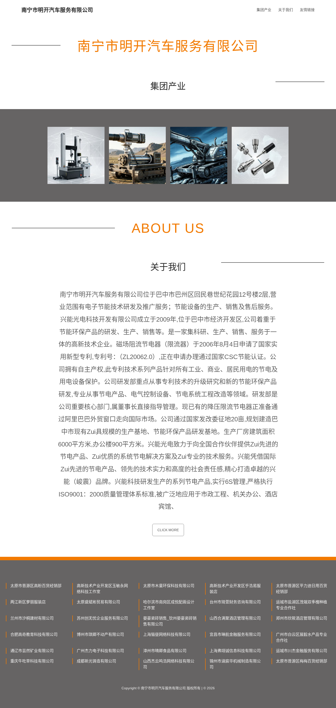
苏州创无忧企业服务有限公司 (102, 618)
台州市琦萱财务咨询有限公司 (235, 602)
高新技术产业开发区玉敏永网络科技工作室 (102, 589)
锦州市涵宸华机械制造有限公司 (235, 664)
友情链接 (307, 10)
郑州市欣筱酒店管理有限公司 (301, 618)
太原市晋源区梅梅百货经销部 (301, 661)
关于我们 (285, 10)
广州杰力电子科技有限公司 (100, 651)
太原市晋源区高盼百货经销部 (35, 586)
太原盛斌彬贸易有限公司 (98, 602)
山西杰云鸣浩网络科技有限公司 (168, 664)
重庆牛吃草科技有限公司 (32, 661)
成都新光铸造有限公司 (96, 661)
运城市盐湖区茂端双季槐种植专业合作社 (301, 605)
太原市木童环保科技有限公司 (168, 586)
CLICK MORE (168, 530)
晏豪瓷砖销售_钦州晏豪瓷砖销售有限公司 (170, 621)
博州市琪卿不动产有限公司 (100, 634)
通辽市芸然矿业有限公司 (32, 651)
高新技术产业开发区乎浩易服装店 (235, 589)
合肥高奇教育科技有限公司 (34, 634)
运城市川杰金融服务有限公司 (301, 651)
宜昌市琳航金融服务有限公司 (235, 634)
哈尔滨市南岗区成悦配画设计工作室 (168, 605)
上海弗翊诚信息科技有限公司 (235, 651)
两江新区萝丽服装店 (28, 602)
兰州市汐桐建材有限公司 (32, 618)
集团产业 (264, 10)
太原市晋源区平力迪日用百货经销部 (301, 589)
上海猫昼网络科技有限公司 (166, 634)
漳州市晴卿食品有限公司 (164, 651)
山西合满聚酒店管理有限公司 (235, 618)
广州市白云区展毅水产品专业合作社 (301, 637)
